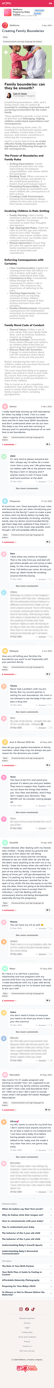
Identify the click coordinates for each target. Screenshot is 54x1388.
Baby (5, 37)
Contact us (27, 1346)
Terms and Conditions (27, 1337)
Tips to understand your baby (18, 1227)
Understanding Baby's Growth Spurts (22, 1245)
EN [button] (50, 3)
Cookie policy (27, 1332)
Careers (27, 1323)
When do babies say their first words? (22, 1209)
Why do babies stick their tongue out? (22, 1215)
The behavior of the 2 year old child (21, 1239)
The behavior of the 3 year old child (21, 1233)
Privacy (27, 1342)
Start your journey (39, 12)
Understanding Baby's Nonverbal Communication (20, 1252)
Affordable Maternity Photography (20, 1280)
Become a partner (27, 1318)
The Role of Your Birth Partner (18, 1266)
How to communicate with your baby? (22, 1221)
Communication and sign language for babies (22, 42)
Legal (27, 1328)
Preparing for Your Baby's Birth (19, 1286)
